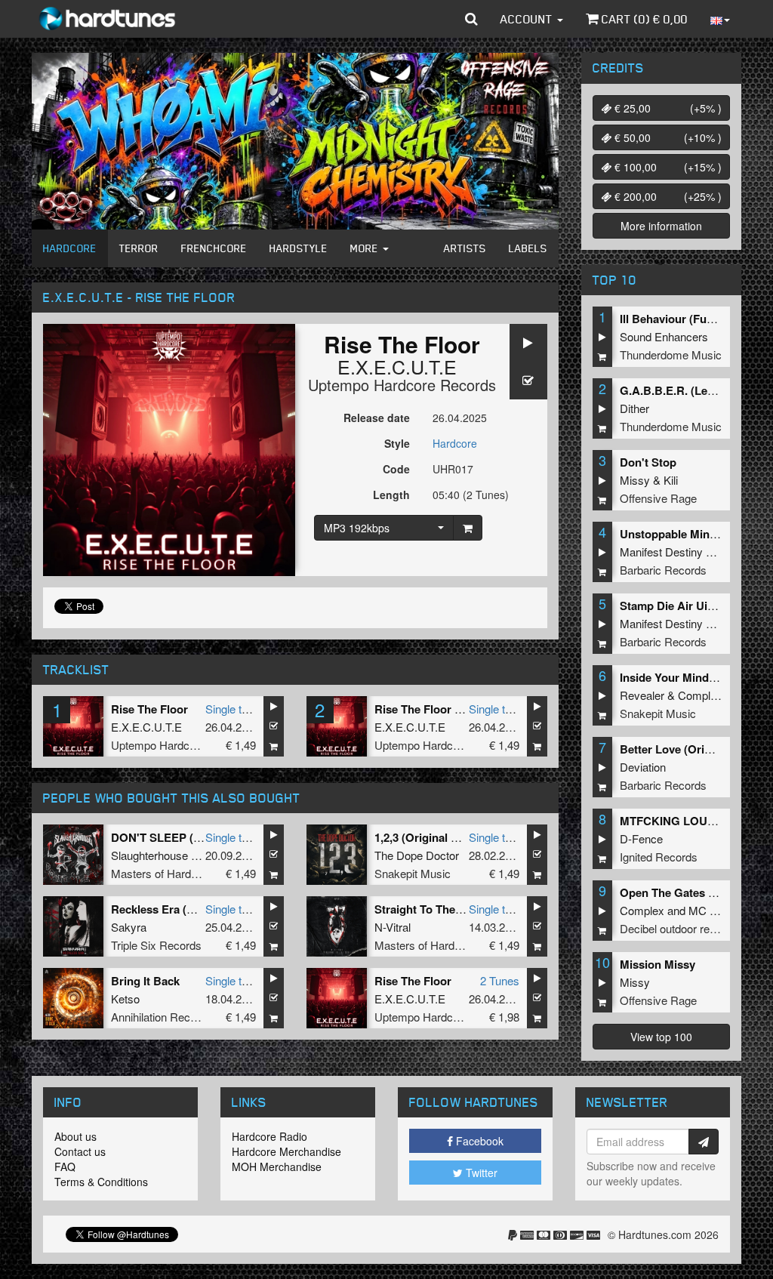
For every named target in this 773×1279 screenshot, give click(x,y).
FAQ (64, 1166)
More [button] (365, 248)
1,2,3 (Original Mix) (423, 837)
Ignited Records (659, 856)
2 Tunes (499, 980)
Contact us (80, 1151)
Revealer (642, 695)
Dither (634, 408)
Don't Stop (648, 462)
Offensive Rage (658, 498)
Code (396, 468)
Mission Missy (657, 964)
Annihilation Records (161, 1017)
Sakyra (128, 927)
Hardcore (70, 248)
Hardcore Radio (269, 1136)
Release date (376, 417)
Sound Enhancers (664, 336)
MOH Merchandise (277, 1166)
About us (75, 1136)
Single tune (232, 709)
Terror (139, 248)
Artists (465, 248)
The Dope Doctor (416, 855)
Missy (635, 480)
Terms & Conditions (101, 1181)
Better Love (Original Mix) (688, 749)
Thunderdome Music (671, 354)
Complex (700, 695)
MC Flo (706, 910)
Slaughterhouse (149, 855)
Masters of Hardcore (162, 873)
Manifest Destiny (661, 551)
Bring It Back (145, 980)
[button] (471, 19)
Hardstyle (298, 248)
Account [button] (528, 18)
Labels (528, 248)
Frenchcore (214, 248)
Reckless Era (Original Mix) (182, 909)
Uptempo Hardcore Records (402, 385)
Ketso (125, 998)
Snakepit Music (412, 873)
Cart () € (643, 18)
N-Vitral (392, 927)
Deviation (643, 767)
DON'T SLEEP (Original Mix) (186, 837)
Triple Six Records (156, 945)
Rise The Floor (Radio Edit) (445, 709)
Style (397, 443)
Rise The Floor (149, 709)
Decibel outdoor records (679, 928)
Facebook (478, 1140)
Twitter (480, 1172)
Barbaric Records (663, 570)
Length (391, 494)
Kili (671, 480)
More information (661, 225)
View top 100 (661, 1036)
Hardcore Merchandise (286, 1151)
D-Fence (641, 838)
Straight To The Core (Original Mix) (466, 909)
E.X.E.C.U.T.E (397, 366)
